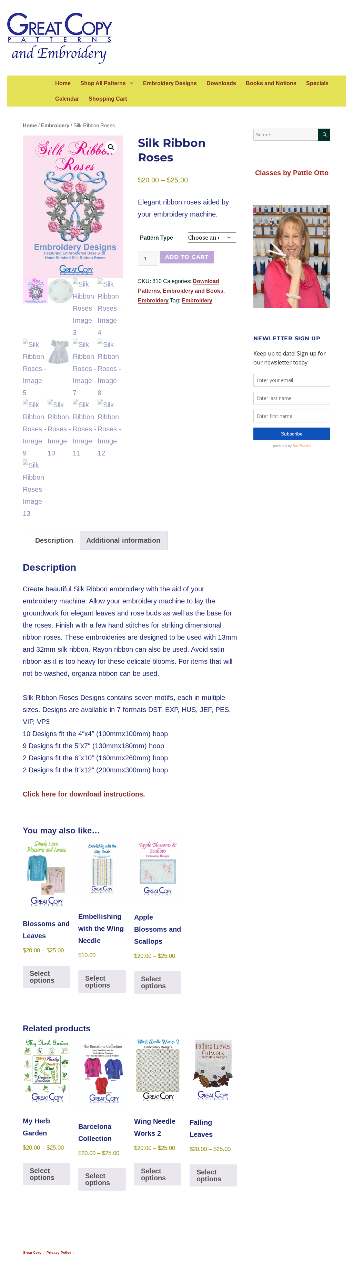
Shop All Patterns (103, 83)
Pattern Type (156, 238)
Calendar (67, 99)
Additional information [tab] (123, 540)
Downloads (221, 83)
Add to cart (187, 257)
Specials (317, 83)
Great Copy (32, 1252)
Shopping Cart (108, 99)
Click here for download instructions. (84, 794)
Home (63, 83)
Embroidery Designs (170, 83)
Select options (42, 977)
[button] (111, 147)
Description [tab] (54, 540)
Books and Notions (271, 83)
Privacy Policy (59, 1252)
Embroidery (55, 125)
